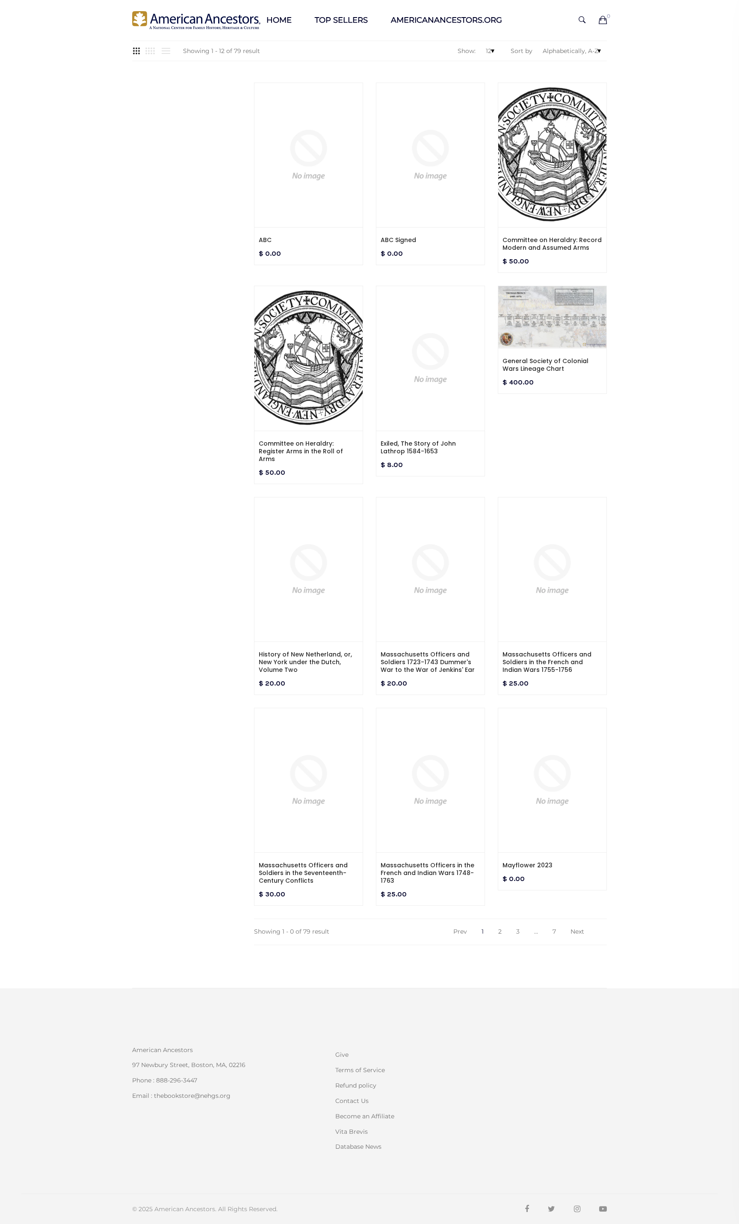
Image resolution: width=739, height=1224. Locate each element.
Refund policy (355, 1085)
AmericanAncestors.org (446, 20)
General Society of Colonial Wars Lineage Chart (545, 365)
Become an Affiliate (364, 1116)
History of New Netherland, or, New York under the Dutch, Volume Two (305, 662)
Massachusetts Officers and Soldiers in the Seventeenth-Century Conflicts (303, 872)
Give (342, 1054)
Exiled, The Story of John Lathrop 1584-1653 (418, 447)
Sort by (521, 51)
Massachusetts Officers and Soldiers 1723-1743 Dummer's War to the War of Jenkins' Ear (428, 662)
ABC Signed (398, 240)
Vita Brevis (351, 1131)
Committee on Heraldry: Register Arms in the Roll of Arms (301, 451)
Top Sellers (341, 20)
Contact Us (352, 1101)
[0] (603, 21)
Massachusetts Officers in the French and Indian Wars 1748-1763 (427, 872)
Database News (358, 1146)
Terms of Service (360, 1070)
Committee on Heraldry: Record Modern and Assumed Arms (552, 243)
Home (279, 20)
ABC (265, 240)
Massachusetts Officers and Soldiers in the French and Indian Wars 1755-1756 (547, 662)
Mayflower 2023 (528, 865)
